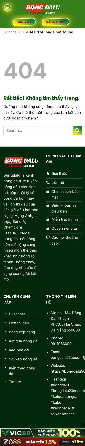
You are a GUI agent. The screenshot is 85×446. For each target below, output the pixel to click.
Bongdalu (11, 32)
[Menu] (7, 8)
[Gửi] (77, 130)
